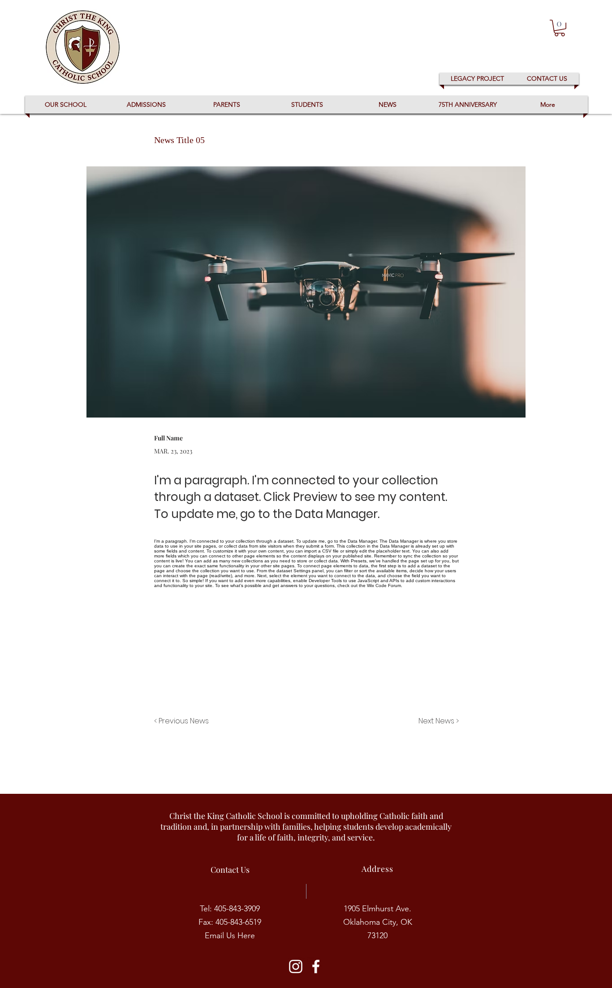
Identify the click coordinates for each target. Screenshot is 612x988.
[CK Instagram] (296, 966)
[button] (559, 28)
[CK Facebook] (316, 966)
